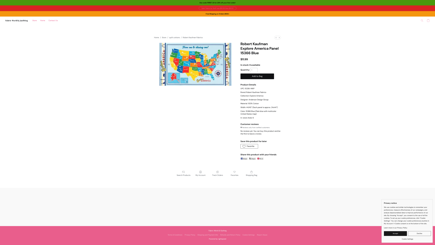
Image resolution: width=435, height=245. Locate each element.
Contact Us (53, 20)
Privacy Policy (190, 235)
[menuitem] (276, 37)
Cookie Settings (249, 235)
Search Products (183, 175)
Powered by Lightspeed (217, 239)
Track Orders (217, 175)
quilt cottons (174, 37)
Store (34, 20)
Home (42, 20)
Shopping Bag (251, 175)
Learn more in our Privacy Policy (395, 228)
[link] (407, 238)
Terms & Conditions (175, 235)
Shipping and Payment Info (207, 235)
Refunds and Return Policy (230, 235)
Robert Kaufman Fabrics (193, 37)
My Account (200, 175)
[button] (217, 8)
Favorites (234, 175)
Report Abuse (262, 235)
